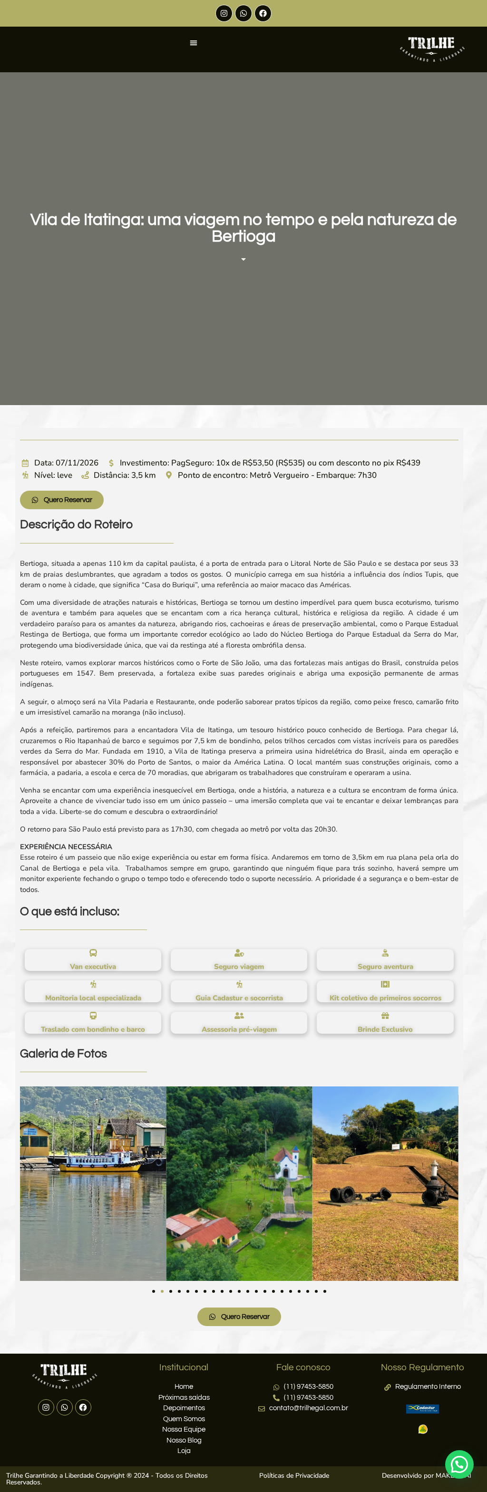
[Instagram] (224, 13)
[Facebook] (263, 13)
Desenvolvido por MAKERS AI (426, 1475)
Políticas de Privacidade (294, 1475)
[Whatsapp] (243, 13)
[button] (193, 42)
